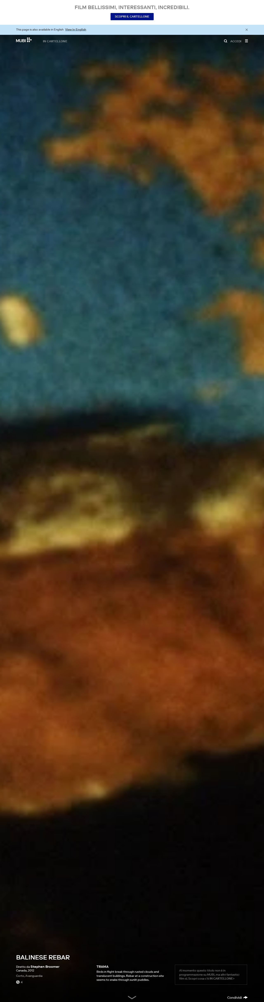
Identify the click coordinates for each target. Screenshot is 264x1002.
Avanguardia (33, 976)
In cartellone (55, 41)
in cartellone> (222, 978)
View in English (75, 29)
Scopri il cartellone (132, 16)
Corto (20, 976)
